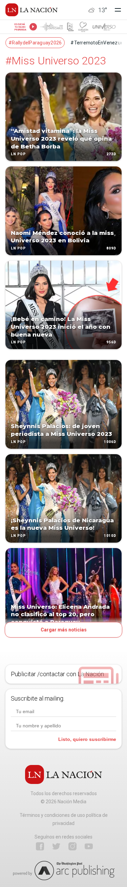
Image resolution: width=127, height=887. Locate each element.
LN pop (18, 154)
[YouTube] (88, 846)
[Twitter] (56, 846)
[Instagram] (72, 846)
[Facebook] (40, 846)
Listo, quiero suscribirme (87, 739)
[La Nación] (31, 9)
